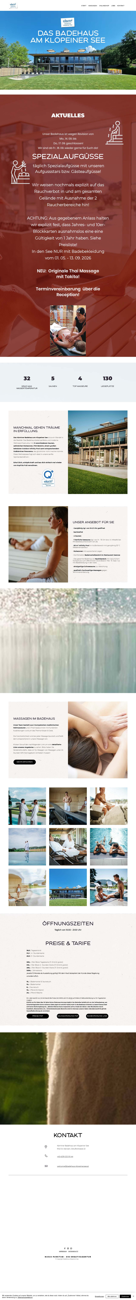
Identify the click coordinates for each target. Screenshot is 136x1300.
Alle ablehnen (112, 1296)
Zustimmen (125, 1296)
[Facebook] (65, 1248)
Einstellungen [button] (99, 1296)
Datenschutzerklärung (25, 1297)
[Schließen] (133, 1296)
